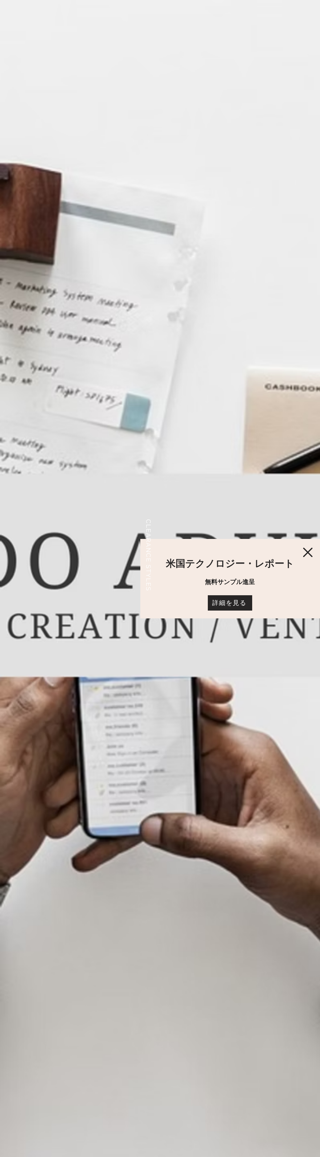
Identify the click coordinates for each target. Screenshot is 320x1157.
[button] (307, 552)
